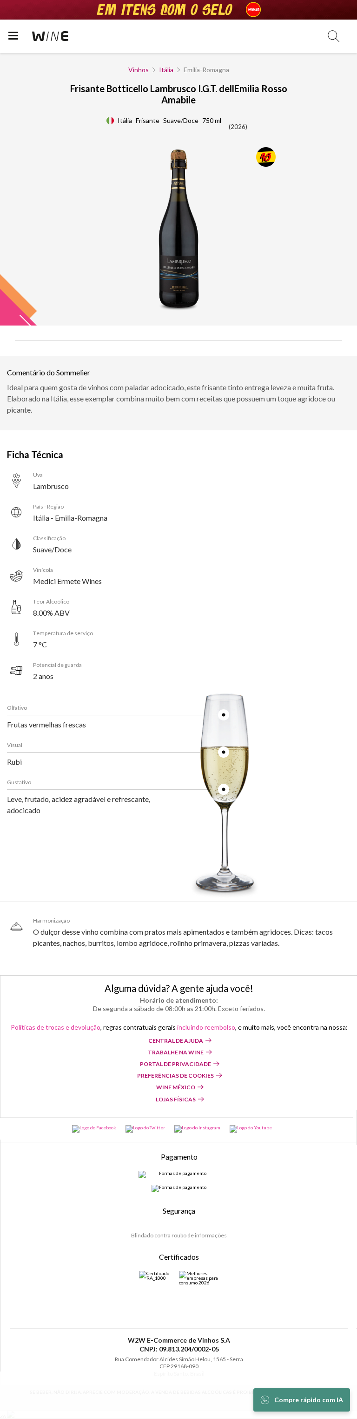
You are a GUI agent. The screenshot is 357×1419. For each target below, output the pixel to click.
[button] (333, 36)
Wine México (175, 1087)
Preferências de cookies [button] (175, 1075)
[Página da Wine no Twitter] (145, 1129)
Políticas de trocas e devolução (55, 1027)
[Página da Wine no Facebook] (94, 1129)
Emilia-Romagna (206, 70)
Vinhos (138, 70)
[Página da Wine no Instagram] (197, 1129)
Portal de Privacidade (175, 1063)
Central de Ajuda (175, 1040)
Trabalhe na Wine (176, 1052)
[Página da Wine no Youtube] (251, 1129)
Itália (166, 70)
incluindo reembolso (206, 1027)
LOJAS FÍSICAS (176, 1099)
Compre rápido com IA (308, 1400)
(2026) (238, 126)
